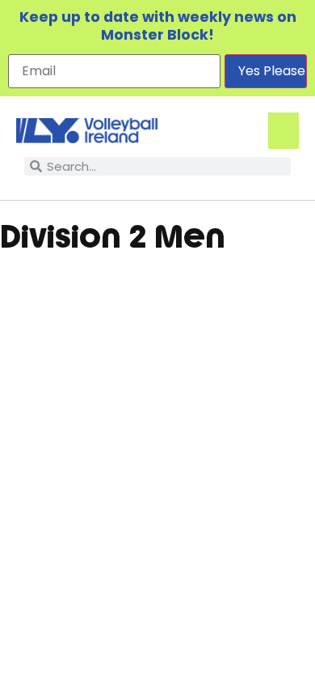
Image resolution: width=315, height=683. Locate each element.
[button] (283, 130)
